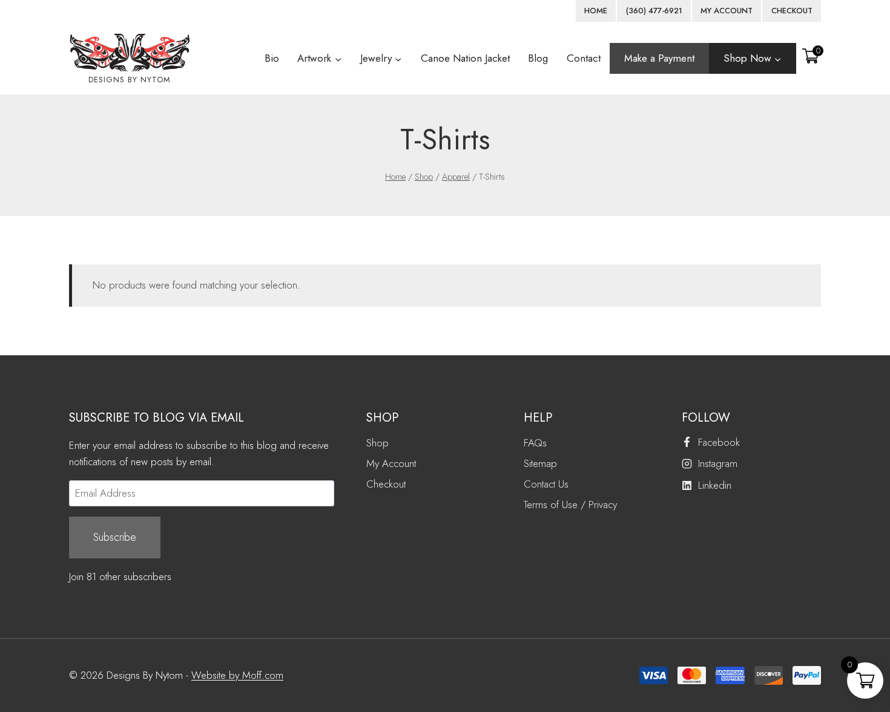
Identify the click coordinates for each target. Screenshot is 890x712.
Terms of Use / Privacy (570, 504)
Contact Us (546, 484)
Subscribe (114, 537)
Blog (538, 58)
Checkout (792, 10)
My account (726, 10)
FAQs (535, 443)
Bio (272, 58)
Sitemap (540, 463)
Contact (584, 58)
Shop (377, 443)
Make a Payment (659, 58)
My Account (391, 463)
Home (595, 10)
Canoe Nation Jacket (465, 58)
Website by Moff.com (237, 675)
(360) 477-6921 (654, 10)
